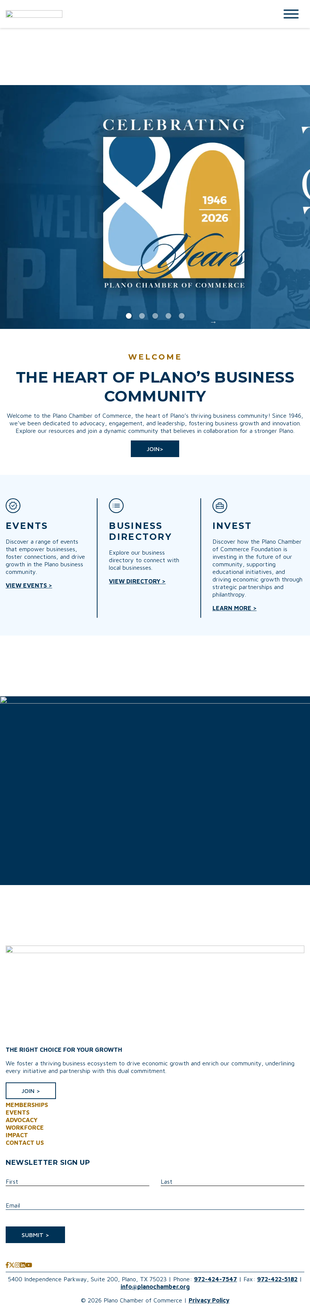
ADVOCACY (21, 1119)
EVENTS (17, 1112)
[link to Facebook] (7, 1265)
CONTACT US (25, 1142)
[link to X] (12, 1265)
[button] (155, 448)
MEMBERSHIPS (27, 1104)
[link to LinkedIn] (22, 1265)
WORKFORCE (25, 1127)
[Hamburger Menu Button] (291, 14)
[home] (136, 14)
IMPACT (17, 1135)
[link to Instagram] (17, 1265)
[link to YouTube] (28, 1265)
